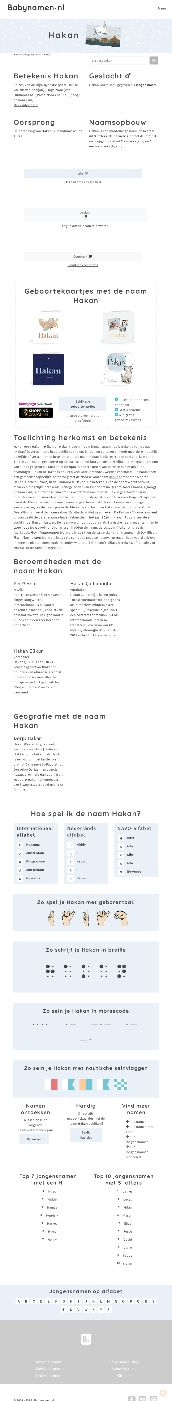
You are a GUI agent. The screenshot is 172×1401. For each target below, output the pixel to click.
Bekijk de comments (83, 265)
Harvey (52, 1223)
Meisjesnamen (48, 1368)
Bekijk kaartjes (86, 1134)
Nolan (127, 1263)
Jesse (127, 1231)
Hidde (52, 1199)
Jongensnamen (32, 54)
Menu (162, 8)
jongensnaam (101, 446)
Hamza (52, 1207)
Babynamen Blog (123, 1361)
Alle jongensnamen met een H (137, 1152)
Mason (128, 1215)
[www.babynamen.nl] (36, 8)
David (127, 1239)
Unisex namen (48, 1375)
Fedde (127, 1255)
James (128, 1191)
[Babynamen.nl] (86, 1338)
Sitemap (124, 1375)
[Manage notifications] (163, 1392)
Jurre (128, 1247)
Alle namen (138, 1121)
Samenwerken (124, 1368)
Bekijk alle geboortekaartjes (82, 403)
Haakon (115, 477)
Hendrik (52, 1215)
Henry (52, 1239)
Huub (52, 1231)
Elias (127, 1223)
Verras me (34, 1139)
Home (17, 54)
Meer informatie (26, 105)
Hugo (52, 1191)
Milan (128, 1207)
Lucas (127, 1199)
